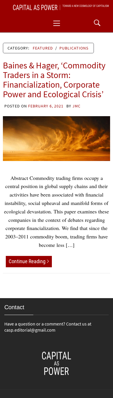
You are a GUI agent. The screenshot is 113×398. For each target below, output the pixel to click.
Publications (73, 48)
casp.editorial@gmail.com (29, 330)
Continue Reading (27, 261)
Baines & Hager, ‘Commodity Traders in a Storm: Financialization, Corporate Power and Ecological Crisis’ (54, 80)
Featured (43, 48)
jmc (76, 106)
